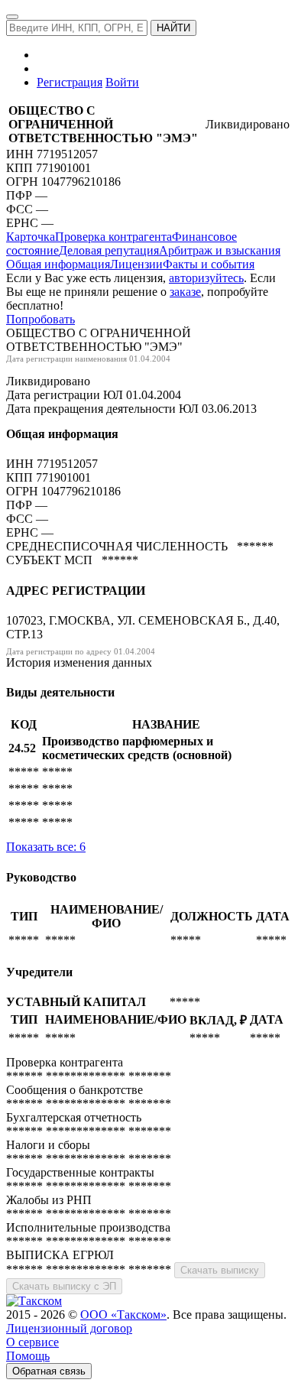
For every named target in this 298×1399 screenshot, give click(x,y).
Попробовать (40, 319)
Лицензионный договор (69, 1328)
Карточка (30, 236)
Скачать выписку (219, 1270)
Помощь (28, 1355)
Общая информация (58, 264)
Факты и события (208, 264)
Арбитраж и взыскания (219, 250)
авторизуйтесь (206, 277)
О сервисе (32, 1342)
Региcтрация (69, 82)
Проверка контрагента (113, 236)
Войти (122, 82)
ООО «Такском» (123, 1314)
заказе (185, 291)
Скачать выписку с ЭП (64, 1286)
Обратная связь (49, 1371)
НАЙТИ (173, 28)
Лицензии (136, 264)
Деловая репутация (109, 250)
